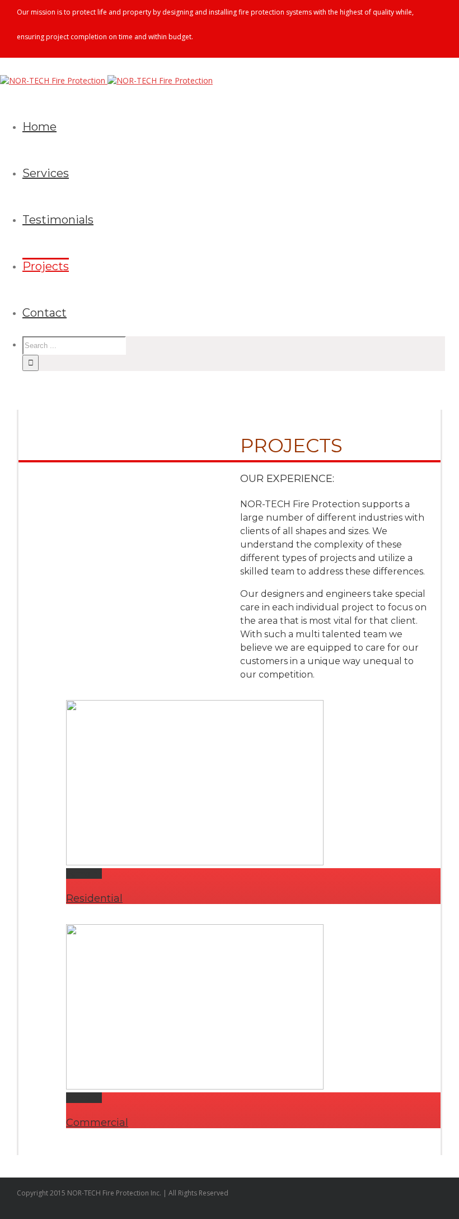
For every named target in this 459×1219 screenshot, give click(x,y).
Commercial (97, 1122)
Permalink (84, 873)
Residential (94, 898)
